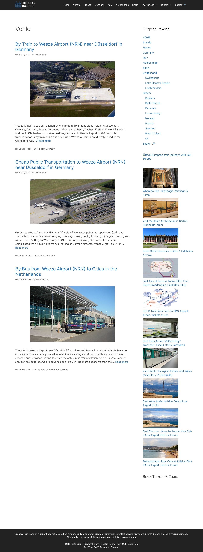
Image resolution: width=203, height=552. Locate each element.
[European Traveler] (25, 4)
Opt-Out (121, 543)
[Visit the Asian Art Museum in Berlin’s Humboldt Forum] (160, 208)
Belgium (150, 98)
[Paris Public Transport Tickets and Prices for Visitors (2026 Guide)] (160, 359)
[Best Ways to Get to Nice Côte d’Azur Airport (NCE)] (160, 389)
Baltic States (152, 103)
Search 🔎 (180, 4)
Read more (44, 140)
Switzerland (148, 4)
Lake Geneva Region (157, 82)
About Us (133, 543)
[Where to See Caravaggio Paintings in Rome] (160, 178)
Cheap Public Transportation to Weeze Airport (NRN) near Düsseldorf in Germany (70, 164)
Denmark (150, 108)
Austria (76, 4)
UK (147, 138)
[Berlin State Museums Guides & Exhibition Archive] (160, 238)
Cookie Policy (108, 543)
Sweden (150, 128)
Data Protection (73, 543)
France (87, 4)
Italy (110, 4)
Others (164, 4)
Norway (150, 118)
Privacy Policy (91, 543)
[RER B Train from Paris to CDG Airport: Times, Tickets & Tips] (160, 299)
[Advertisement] (98, 508)
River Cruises (153, 133)
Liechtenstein (153, 88)
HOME (66, 4)
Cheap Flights (26, 148)
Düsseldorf (39, 148)
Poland (149, 123)
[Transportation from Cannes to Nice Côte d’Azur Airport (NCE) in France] (160, 449)
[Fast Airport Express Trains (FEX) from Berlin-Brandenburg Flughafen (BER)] (160, 268)
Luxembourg (152, 113)
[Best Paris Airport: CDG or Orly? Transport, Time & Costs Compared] (160, 329)
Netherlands (122, 4)
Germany (99, 4)
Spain (135, 4)
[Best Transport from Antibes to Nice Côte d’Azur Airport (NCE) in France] (160, 419)
